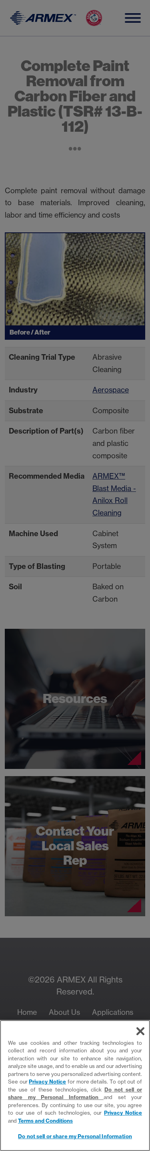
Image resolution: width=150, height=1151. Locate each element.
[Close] (140, 1031)
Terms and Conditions (45, 1120)
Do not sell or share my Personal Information (75, 1136)
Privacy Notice (47, 1081)
